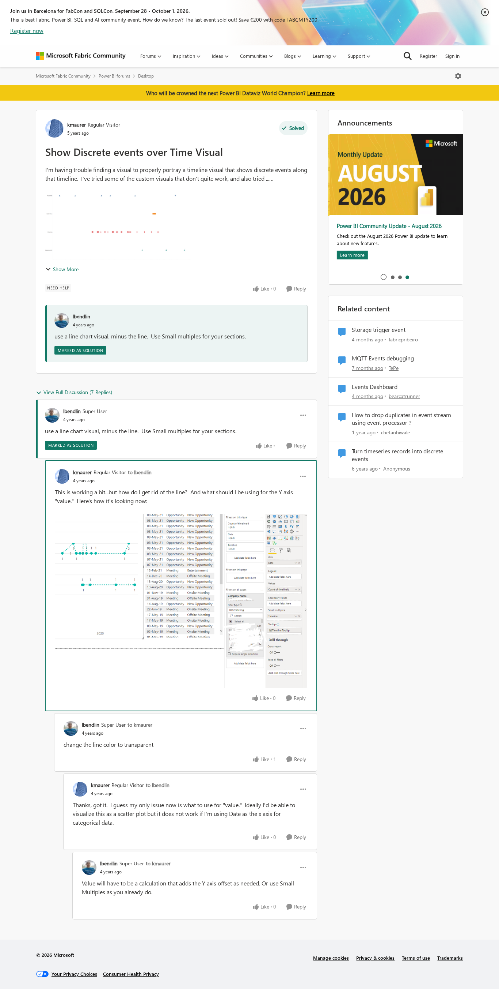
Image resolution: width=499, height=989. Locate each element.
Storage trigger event (378, 329)
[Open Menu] (458, 76)
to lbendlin (140, 472)
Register (428, 56)
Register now (26, 30)
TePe (394, 367)
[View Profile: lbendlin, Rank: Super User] (52, 415)
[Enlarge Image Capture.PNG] (181, 601)
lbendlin (81, 316)
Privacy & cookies (375, 958)
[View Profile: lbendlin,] (61, 320)
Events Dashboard (374, 386)
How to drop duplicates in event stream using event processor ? (401, 418)
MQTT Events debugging (383, 358)
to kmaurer (139, 724)
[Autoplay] (383, 277)
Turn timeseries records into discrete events (397, 454)
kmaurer (76, 124)
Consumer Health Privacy (131, 974)
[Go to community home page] (81, 56)
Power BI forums (114, 76)
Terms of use (416, 958)
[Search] (407, 56)
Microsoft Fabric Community (63, 76)
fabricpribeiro (403, 339)
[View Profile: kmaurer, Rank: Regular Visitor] (54, 128)
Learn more (321, 93)
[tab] (392, 277)
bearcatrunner (404, 396)
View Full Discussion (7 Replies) (77, 392)
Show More (66, 269)
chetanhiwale (395, 432)
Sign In (452, 56)
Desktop (146, 76)
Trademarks (450, 958)
